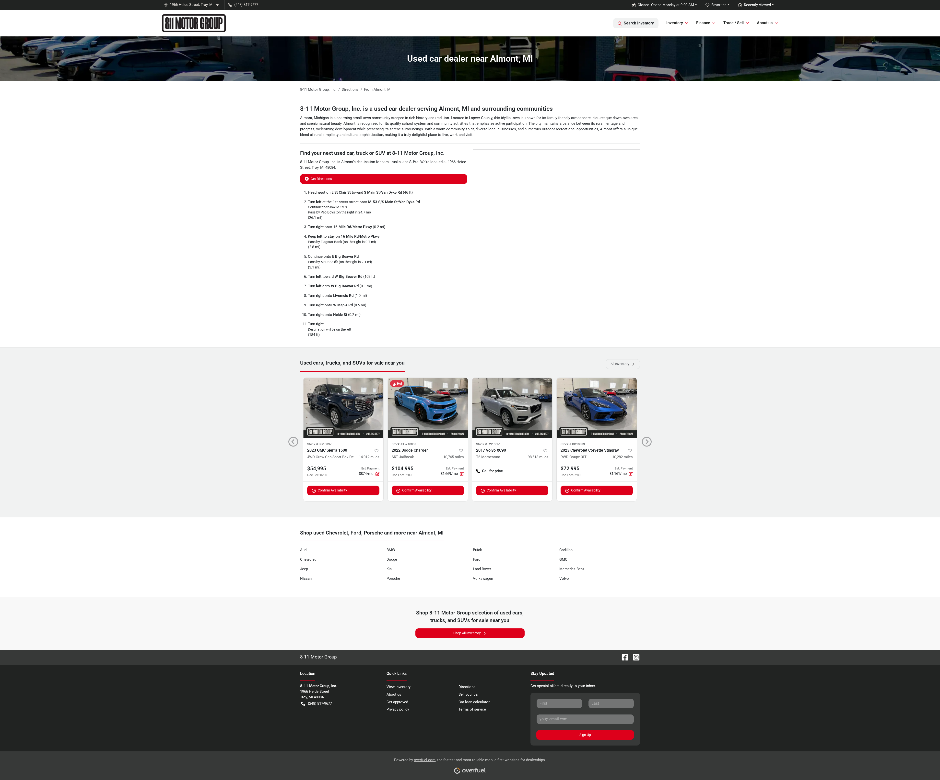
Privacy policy (398, 709)
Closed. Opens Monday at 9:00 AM (666, 5)
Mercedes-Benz (571, 569)
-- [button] (547, 471)
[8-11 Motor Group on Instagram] (634, 657)
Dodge (392, 559)
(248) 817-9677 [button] (246, 4)
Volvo (564, 578)
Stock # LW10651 (488, 444)
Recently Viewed (757, 5)
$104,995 (402, 468)
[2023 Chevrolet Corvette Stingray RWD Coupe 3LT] (597, 408)
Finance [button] (703, 23)
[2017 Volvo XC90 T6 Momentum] (512, 408)
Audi (303, 550)
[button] (193, 5)
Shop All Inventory (467, 633)
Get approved (397, 702)
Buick (477, 550)
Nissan (306, 578)
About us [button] (765, 23)
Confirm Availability (332, 490)
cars (385, 162)
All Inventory (620, 364)
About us (394, 694)
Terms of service (472, 709)
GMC (563, 559)
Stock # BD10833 (573, 444)
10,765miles (453, 457)
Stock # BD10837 (319, 444)
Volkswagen (483, 578)
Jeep (304, 569)
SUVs (413, 162)
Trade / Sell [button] (733, 23)
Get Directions (321, 179)
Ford (476, 559)
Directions (466, 687)
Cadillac (566, 550)
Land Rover (482, 569)
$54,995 (316, 468)
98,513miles (538, 457)
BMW (391, 550)
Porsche (393, 578)
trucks (395, 162)
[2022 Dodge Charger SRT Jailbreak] (428, 408)
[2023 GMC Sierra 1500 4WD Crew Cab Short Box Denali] (343, 408)
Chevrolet (308, 559)
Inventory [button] (674, 23)
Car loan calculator (474, 702)
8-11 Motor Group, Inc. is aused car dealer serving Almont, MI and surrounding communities (426, 108)
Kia (389, 569)
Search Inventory (639, 23)
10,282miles (622, 457)
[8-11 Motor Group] (194, 23)
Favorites (719, 5)
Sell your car (468, 694)
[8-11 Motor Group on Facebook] (623, 657)
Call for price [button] (492, 471)
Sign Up (585, 735)
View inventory (399, 687)
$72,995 (570, 468)
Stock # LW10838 (404, 444)
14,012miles (369, 457)
